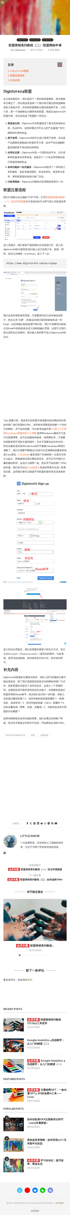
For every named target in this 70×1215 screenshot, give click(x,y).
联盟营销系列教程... (42, 945)
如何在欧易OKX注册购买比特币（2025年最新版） (45, 1121)
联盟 (33, 735)
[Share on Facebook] (27, 823)
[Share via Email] (56, 823)
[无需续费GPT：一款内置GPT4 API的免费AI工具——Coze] (13, 1095)
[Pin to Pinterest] (34, 823)
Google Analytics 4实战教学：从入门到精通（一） (46, 1062)
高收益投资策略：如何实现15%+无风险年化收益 (46, 1141)
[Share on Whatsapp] (45, 823)
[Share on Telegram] (49, 823)
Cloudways (24, 454)
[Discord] (50, 1190)
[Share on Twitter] (31, 823)
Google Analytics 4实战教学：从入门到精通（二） (46, 1042)
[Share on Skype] (52, 823)
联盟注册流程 (17, 75)
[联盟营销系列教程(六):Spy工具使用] (35, 920)
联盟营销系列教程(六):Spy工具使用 (44, 1021)
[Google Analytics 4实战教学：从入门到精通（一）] (13, 1066)
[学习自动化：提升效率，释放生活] (13, 1165)
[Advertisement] (35, 378)
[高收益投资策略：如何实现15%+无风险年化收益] (13, 1145)
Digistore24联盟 (19, 70)
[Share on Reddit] (41, 823)
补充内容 (15, 80)
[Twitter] (19, 1190)
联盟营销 (44, 735)
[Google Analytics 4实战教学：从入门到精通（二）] (13, 1045)
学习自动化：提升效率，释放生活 (45, 1162)
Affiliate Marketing (15, 735)
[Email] (35, 1190)
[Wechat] (42, 1190)
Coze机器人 (33, 467)
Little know (20, 50)
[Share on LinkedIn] (38, 823)
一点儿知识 (58, 1203)
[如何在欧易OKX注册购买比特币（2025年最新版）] (13, 1124)
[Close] (4, 4)
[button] (6, 927)
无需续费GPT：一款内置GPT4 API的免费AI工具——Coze (47, 1093)
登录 (29, 979)
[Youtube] (27, 1190)
